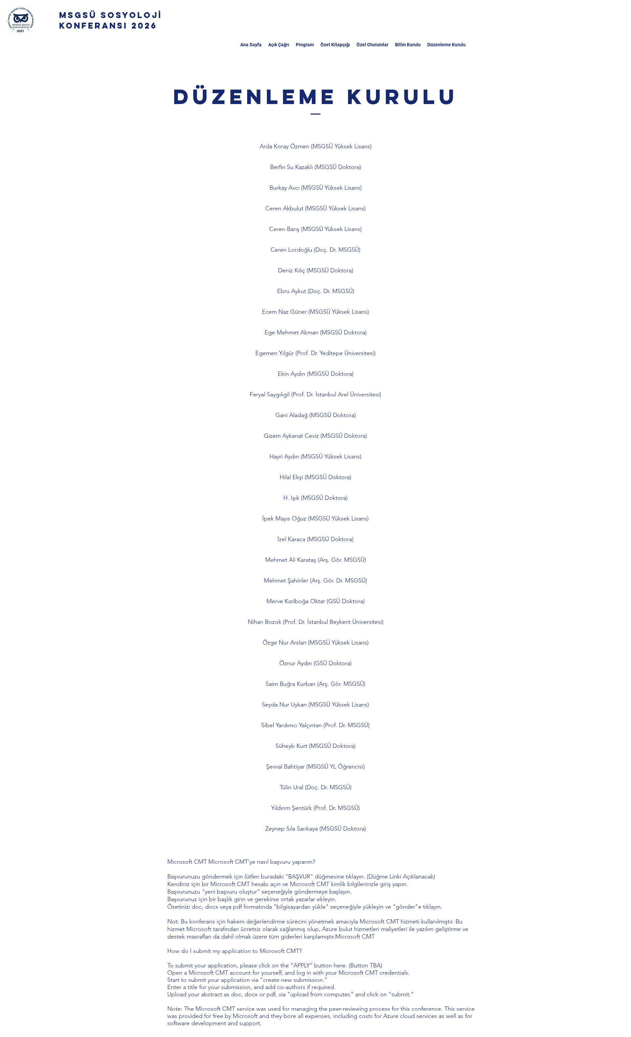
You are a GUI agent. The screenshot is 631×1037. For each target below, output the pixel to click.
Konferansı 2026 (108, 25)
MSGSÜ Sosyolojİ (112, 15)
